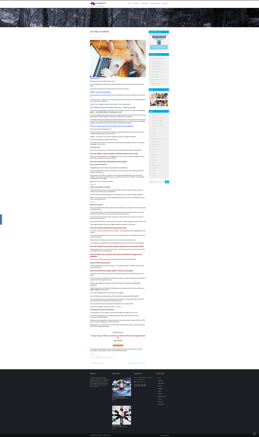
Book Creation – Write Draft (158, 125)
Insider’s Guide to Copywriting (96, 363)
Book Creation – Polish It (157, 117)
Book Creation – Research (157, 123)
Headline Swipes (155, 76)
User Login (154, 173)
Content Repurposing (156, 61)
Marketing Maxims (155, 141)
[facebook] (135, 385)
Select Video (154, 160)
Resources (135, 3)
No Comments (98, 37)
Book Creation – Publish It (157, 120)
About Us (165, 3)
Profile (153, 152)
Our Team (154, 146)
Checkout (154, 128)
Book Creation (144, 3)
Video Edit (154, 175)
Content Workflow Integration (158, 58)
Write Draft (160, 388)
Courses (154, 133)
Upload (153, 170)
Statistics (154, 162)
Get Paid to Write (109, 357)
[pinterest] (145, 385)
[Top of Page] (255, 434)
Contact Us (154, 131)
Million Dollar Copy (156, 3)
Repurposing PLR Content (157, 63)
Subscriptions (154, 167)
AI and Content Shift (156, 66)
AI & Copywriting (155, 74)
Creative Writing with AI (157, 68)
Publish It (160, 393)
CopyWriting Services (99, 357)
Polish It (159, 391)
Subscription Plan (155, 165)
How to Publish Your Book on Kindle (159, 139)
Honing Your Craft (155, 83)
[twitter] (138, 385)
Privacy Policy (154, 149)
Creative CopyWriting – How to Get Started (137, 363)
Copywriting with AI (156, 71)
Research (160, 385)
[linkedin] (142, 385)
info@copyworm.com (141, 381)
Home (129, 3)
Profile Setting (155, 154)
